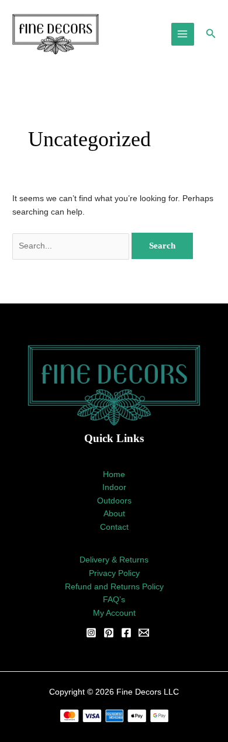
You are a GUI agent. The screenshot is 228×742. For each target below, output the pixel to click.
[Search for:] (72, 245)
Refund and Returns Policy (114, 586)
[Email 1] (144, 632)
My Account (114, 613)
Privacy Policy (114, 573)
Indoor (114, 487)
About (114, 513)
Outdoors (114, 500)
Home (114, 474)
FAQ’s (114, 599)
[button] (211, 34)
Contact (114, 527)
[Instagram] (91, 632)
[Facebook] (126, 632)
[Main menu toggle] (182, 34)
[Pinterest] (108, 632)
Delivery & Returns (114, 559)
